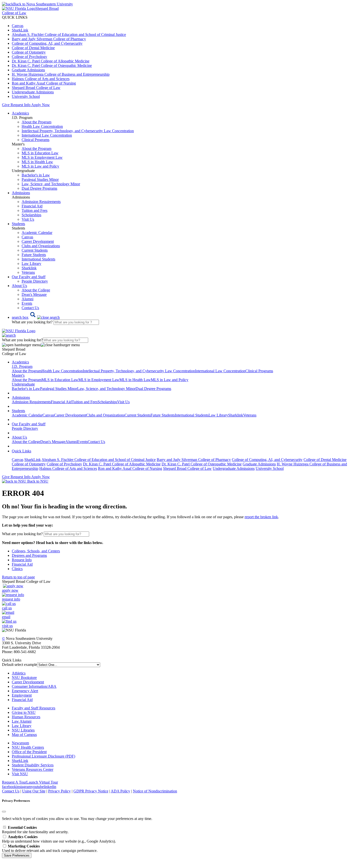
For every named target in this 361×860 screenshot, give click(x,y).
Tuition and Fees (34, 210)
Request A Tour (14, 782)
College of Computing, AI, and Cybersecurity (47, 43)
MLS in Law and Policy (40, 166)
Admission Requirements (41, 202)
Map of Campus (24, 734)
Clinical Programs (35, 140)
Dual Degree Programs (39, 188)
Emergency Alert (25, 691)
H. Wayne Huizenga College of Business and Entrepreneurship (61, 74)
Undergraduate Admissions (33, 92)
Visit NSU (20, 774)
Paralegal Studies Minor (40, 179)
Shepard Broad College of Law (36, 88)
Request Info (20, 105)
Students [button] (18, 224)
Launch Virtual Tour (42, 782)
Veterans (28, 272)
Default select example (19, 664)
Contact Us (30, 308)
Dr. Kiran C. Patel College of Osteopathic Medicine (52, 65)
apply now (10, 590)
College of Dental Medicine (33, 48)
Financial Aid (32, 206)
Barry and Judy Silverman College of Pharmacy (49, 39)
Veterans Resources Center (32, 769)
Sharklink (29, 268)
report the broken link (261, 517)
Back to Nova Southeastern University (43, 4)
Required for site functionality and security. (35, 829)
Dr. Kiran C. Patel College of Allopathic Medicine (50, 61)
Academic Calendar (37, 232)
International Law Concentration (47, 135)
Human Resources (26, 717)
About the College (36, 290)
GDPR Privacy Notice (90, 791)
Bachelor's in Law (36, 175)
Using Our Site (33, 791)
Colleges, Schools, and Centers (36, 551)
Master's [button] (18, 375)
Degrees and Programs (29, 555)
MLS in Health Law (37, 162)
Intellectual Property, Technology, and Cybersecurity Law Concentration (78, 131)
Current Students (35, 250)
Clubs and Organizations (41, 246)
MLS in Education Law (40, 153)
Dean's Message (34, 294)
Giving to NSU (24, 712)
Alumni (27, 299)
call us (7, 608)
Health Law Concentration (42, 126)
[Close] (4, 811)
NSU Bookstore (24, 677)
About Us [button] (19, 286)
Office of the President (29, 752)
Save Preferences (16, 855)
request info (11, 599)
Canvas (17, 26)
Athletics (19, 673)
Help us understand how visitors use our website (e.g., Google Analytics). (59, 839)
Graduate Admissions (28, 70)
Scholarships (31, 215)
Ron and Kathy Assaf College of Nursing (44, 83)
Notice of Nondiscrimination (155, 791)
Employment (22, 695)
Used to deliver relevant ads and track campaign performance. (49, 848)
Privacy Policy (59, 791)
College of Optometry (29, 52)
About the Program (36, 122)
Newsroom (20, 743)
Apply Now (40, 105)
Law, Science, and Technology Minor (51, 184)
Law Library (31, 263)
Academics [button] (20, 113)
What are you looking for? (33, 322)
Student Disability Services (33, 765)
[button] (36, 317)
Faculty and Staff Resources (33, 708)
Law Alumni (21, 721)
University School (26, 96)
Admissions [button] (21, 193)
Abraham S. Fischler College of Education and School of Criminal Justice (69, 34)
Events (27, 303)
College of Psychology (29, 57)
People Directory (35, 281)
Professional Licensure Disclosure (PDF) (43, 756)
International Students (38, 259)
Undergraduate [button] (23, 384)
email (6, 617)
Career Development (38, 241)
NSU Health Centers (28, 747)
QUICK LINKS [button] (15, 17)
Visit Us (28, 219)
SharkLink (20, 30)
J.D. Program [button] (22, 366)
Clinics (17, 569)
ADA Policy (120, 791)
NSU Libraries (23, 730)
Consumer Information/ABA (34, 686)
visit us (7, 626)
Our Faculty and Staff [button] (28, 277)
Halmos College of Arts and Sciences (40, 79)
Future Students (34, 255)
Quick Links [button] (21, 451)
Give (6, 105)
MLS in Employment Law (42, 157)
